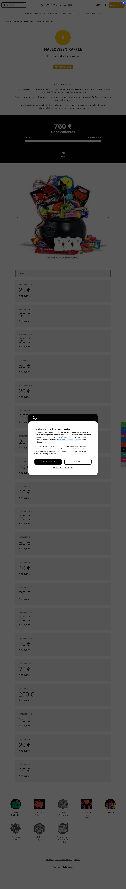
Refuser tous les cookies (63, 467)
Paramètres (78, 462)
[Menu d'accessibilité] (123, 2)
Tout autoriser (48, 462)
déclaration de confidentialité (68, 439)
